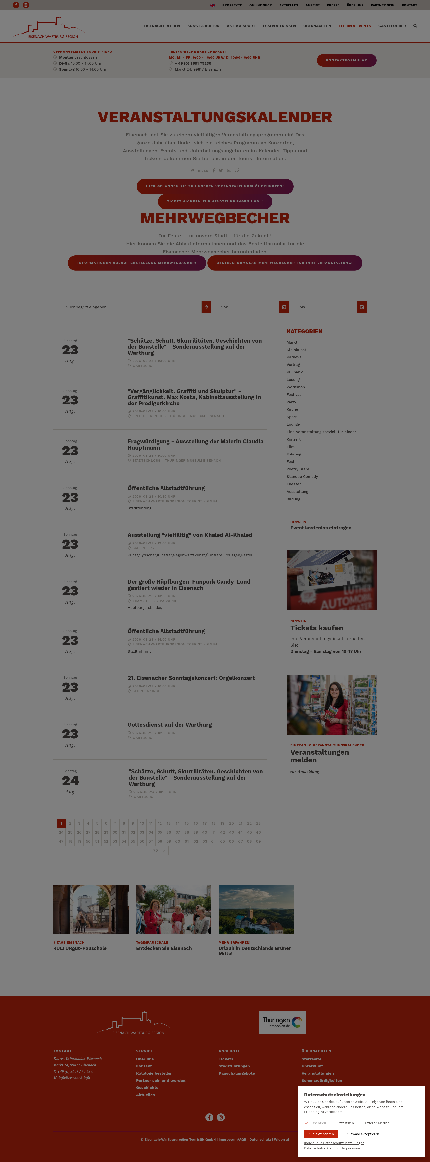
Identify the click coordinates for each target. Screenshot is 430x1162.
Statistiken (345, 1123)
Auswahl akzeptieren (362, 1134)
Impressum (351, 1148)
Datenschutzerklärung (321, 1148)
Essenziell (318, 1123)
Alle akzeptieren (321, 1134)
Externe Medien (377, 1123)
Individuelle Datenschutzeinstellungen (334, 1143)
